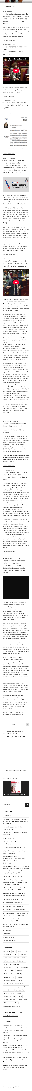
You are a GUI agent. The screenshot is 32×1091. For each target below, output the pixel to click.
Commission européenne (11, 958)
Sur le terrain (6, 937)
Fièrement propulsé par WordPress (12, 1087)
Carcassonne (7, 954)
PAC (13, 977)
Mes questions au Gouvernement (13, 909)
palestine (19, 977)
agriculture (6, 951)
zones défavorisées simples (11, 1006)
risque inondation (8, 987)
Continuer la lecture (9, 40)
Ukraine (19, 996)
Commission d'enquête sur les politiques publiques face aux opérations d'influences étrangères (15, 821)
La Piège (11, 970)
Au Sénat (5, 815)
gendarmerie (7, 967)
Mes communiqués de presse (11, 902)
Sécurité (6, 993)
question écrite (8, 983)
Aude (14, 951)
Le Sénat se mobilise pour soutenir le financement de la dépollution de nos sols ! (14, 423)
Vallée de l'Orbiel (22, 999)
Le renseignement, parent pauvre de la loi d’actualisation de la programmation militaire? (15, 1068)
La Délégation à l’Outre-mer (11, 876)
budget (26, 951)
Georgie (16, 967)
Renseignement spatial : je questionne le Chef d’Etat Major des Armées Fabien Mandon (15, 1060)
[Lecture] (5, 794)
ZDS (4, 1003)
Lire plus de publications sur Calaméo (16, 770)
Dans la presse (7, 838)
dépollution (21, 961)
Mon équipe (6, 930)
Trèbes (5, 996)
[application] (16, 788)
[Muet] (24, 794)
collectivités (23, 954)
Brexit (20, 951)
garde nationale (14, 964)
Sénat (13, 993)
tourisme (19, 993)
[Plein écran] (27, 794)
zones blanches (13, 1003)
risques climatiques (22, 987)
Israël (5, 970)
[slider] (14, 794)
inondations (24, 967)
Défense (23, 958)
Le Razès (19, 970)
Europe (5, 964)
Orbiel (13, 974)
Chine (15, 954)
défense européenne (9, 961)
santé (11, 990)
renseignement (19, 983)
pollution (20, 980)
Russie (5, 990)
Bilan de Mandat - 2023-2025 (16, 737)
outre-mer (6, 977)
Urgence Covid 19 (8, 940)
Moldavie (6, 974)
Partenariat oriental (9, 980)
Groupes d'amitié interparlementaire (14, 847)
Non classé (6, 933)
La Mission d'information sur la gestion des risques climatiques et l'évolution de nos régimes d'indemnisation (15, 882)
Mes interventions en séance (11, 906)
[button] (16, 788)
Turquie (12, 996)
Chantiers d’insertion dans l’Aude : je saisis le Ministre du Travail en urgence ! (15, 105)
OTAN (19, 974)
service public (19, 990)
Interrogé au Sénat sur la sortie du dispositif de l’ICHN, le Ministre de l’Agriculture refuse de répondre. (15, 263)
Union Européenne (9, 999)
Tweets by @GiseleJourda (10, 1016)
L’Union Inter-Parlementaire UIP (12, 899)
